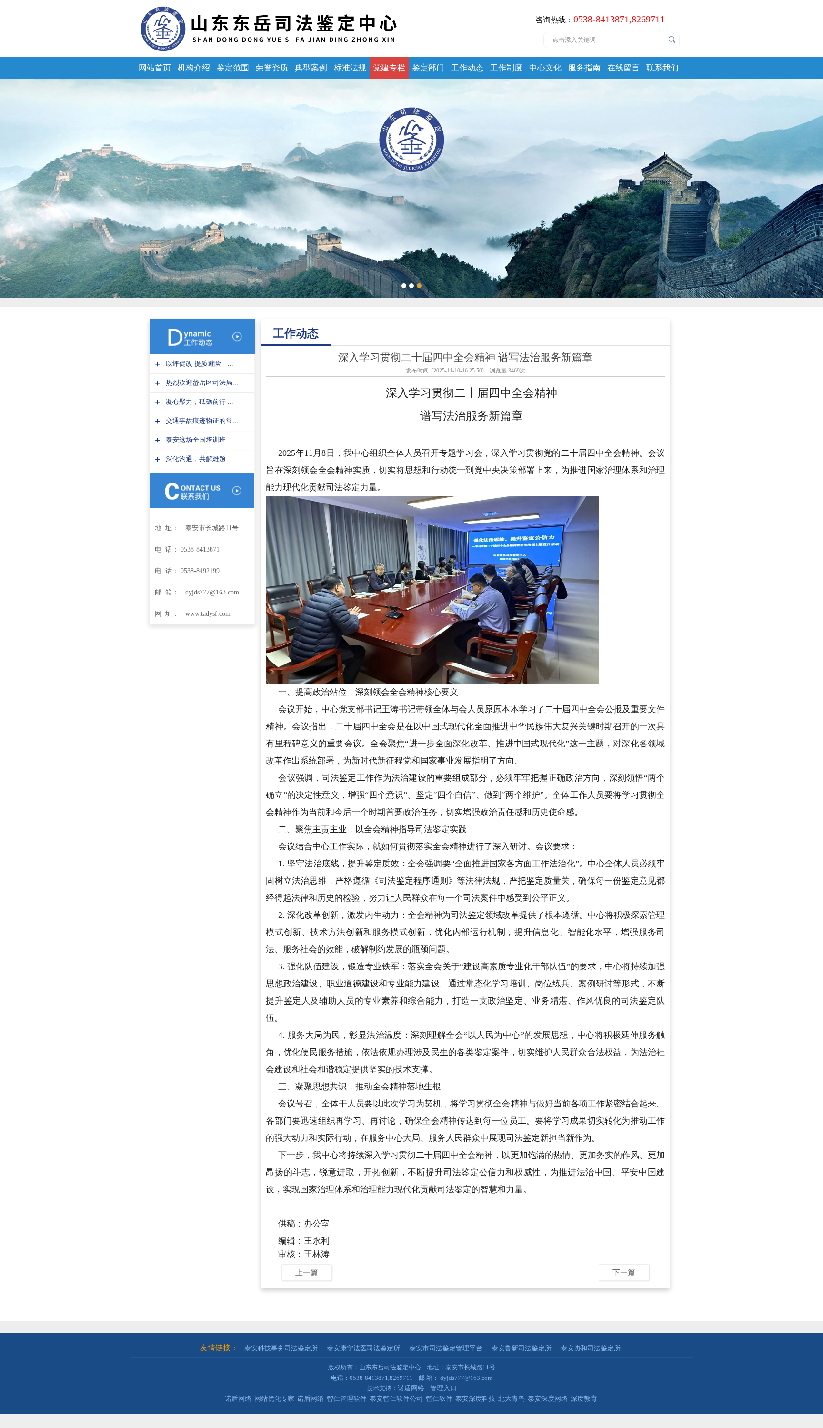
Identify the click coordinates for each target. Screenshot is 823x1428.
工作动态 (467, 67)
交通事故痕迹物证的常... (200, 420)
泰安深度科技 (475, 1398)
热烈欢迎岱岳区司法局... (200, 382)
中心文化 (545, 67)
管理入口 (443, 1388)
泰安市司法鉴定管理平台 (445, 1348)
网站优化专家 (274, 1398)
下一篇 (623, 1272)
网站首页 (155, 67)
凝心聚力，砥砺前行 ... (198, 401)
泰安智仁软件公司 (396, 1398)
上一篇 (306, 1272)
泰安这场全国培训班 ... (198, 439)
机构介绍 (194, 67)
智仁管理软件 (347, 1398)
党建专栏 (389, 67)
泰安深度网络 (548, 1398)
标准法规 (350, 67)
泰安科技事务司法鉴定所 (281, 1348)
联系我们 (662, 67)
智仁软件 (439, 1398)
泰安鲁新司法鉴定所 (522, 1348)
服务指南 (584, 67)
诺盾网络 (411, 1388)
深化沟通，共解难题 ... (198, 459)
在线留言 (623, 67)
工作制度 (506, 67)
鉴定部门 (428, 67)
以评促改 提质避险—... (198, 363)
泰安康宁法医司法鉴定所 (363, 1348)
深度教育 (584, 1398)
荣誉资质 (272, 67)
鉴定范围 (233, 67)
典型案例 (311, 67)
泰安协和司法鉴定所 (591, 1348)
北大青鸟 (511, 1398)
